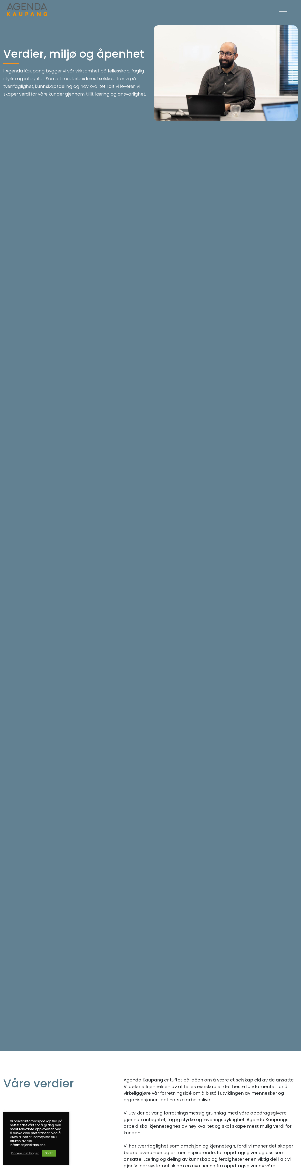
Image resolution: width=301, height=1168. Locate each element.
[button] (283, 10)
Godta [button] (49, 1153)
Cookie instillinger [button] (25, 1153)
